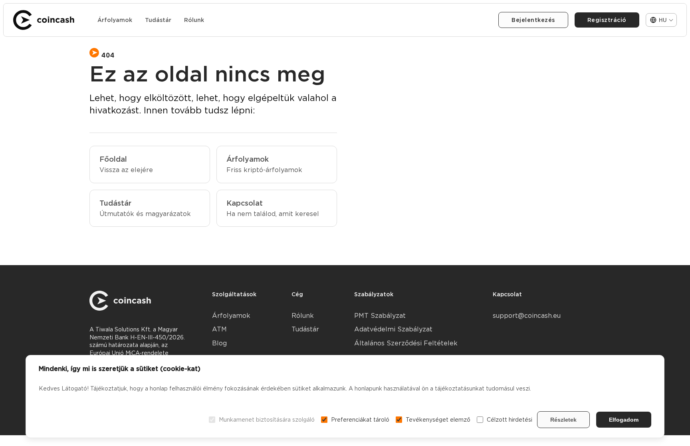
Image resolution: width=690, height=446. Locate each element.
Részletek (563, 419)
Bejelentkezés (533, 20)
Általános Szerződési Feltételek (406, 343)
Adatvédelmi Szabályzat (393, 329)
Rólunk (194, 20)
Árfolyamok (114, 20)
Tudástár (158, 20)
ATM (219, 329)
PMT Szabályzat (380, 315)
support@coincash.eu (527, 315)
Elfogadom (623, 419)
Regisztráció (607, 20)
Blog (219, 343)
